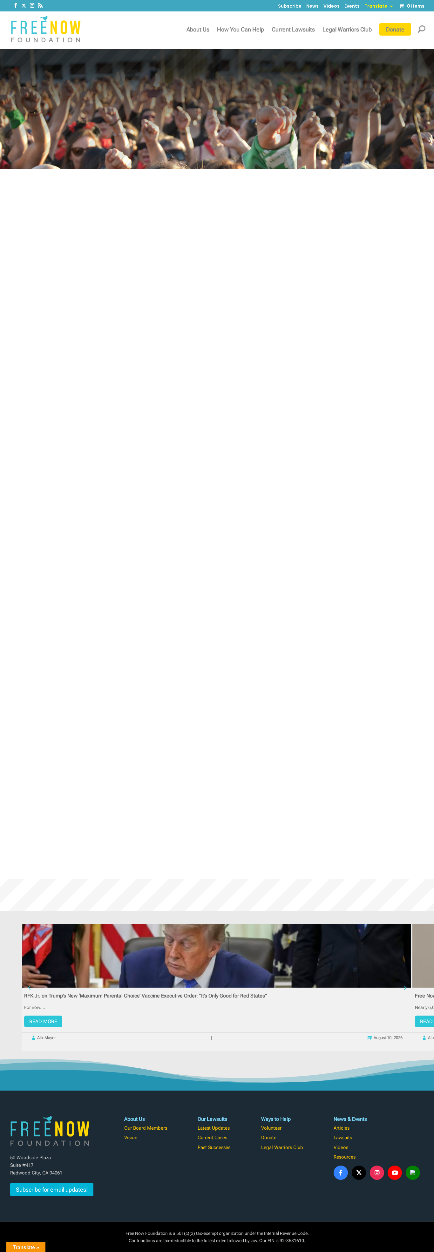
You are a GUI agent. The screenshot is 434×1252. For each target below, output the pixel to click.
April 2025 (327, 487)
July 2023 (327, 721)
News (312, 6)
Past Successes (214, 1147)
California (52, 617)
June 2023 (328, 732)
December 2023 (333, 665)
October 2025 (331, 420)
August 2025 (330, 443)
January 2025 (331, 520)
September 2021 (334, 787)
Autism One (98, 539)
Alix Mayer (46, 1037)
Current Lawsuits (293, 29)
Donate (395, 29)
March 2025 (329, 498)
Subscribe (290, 6)
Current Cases (212, 1137)
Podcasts (327, 266)
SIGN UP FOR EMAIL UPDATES (349, 211)
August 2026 (330, 309)
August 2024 (330, 576)
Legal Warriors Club (347, 29)
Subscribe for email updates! (52, 1189)
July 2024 (327, 587)
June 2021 (328, 798)
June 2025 (328, 465)
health (91, 617)
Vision (130, 1137)
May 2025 (327, 476)
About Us (197, 29)
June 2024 (328, 598)
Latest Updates (214, 1128)
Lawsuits (326, 233)
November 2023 (334, 676)
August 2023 (330, 709)
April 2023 (327, 754)
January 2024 (331, 654)
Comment (63, 702)
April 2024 (327, 620)
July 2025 (327, 454)
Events (352, 6)
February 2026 (332, 376)
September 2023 (334, 698)
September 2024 (334, 565)
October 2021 (331, 776)
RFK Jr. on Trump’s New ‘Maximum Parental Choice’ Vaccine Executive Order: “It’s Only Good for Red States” (145, 996)
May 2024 (327, 609)
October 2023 (331, 687)
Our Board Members (145, 1128)
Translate (375, 6)
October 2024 (331, 554)
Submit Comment (67, 830)
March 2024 (329, 632)
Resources (328, 244)
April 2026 (327, 354)
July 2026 (327, 320)
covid (73, 617)
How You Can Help (240, 29)
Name (59, 766)
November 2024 (334, 543)
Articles (325, 222)
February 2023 (332, 765)
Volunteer (271, 1128)
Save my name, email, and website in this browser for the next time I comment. (141, 818)
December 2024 (333, 531)
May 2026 (327, 342)
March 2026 (329, 365)
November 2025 (334, 409)
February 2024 (332, 643)
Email (58, 784)
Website (59, 803)
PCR (107, 617)
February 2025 (332, 509)
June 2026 (328, 331)
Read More (43, 1021)
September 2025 (334, 431)
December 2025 (333, 398)
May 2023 (327, 743)
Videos (331, 6)
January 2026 (331, 387)
